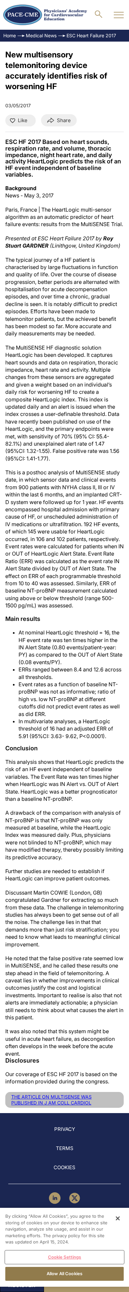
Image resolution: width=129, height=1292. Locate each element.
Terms (64, 1148)
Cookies (64, 1167)
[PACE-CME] (45, 15)
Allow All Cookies (64, 1273)
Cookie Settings (64, 1257)
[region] (64, 1247)
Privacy (64, 1129)
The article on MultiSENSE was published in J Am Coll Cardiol (51, 1099)
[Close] (117, 1218)
